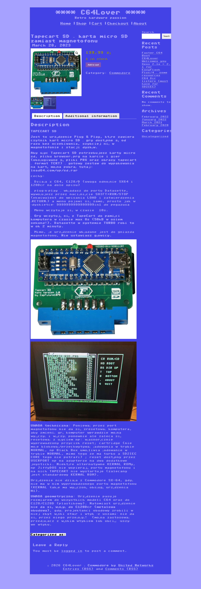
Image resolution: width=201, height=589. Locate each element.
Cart (97, 23)
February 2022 (155, 116)
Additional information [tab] (91, 116)
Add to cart (93, 65)
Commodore (119, 73)
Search (148, 32)
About (140, 23)
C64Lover (100, 12)
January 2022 (154, 119)
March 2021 (152, 122)
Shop (81, 23)
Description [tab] (47, 116)
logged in (71, 550)
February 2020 (155, 125)
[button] (76, 53)
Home (65, 23)
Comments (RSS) (121, 568)
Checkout (117, 23)
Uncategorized (155, 136)
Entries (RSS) (78, 568)
